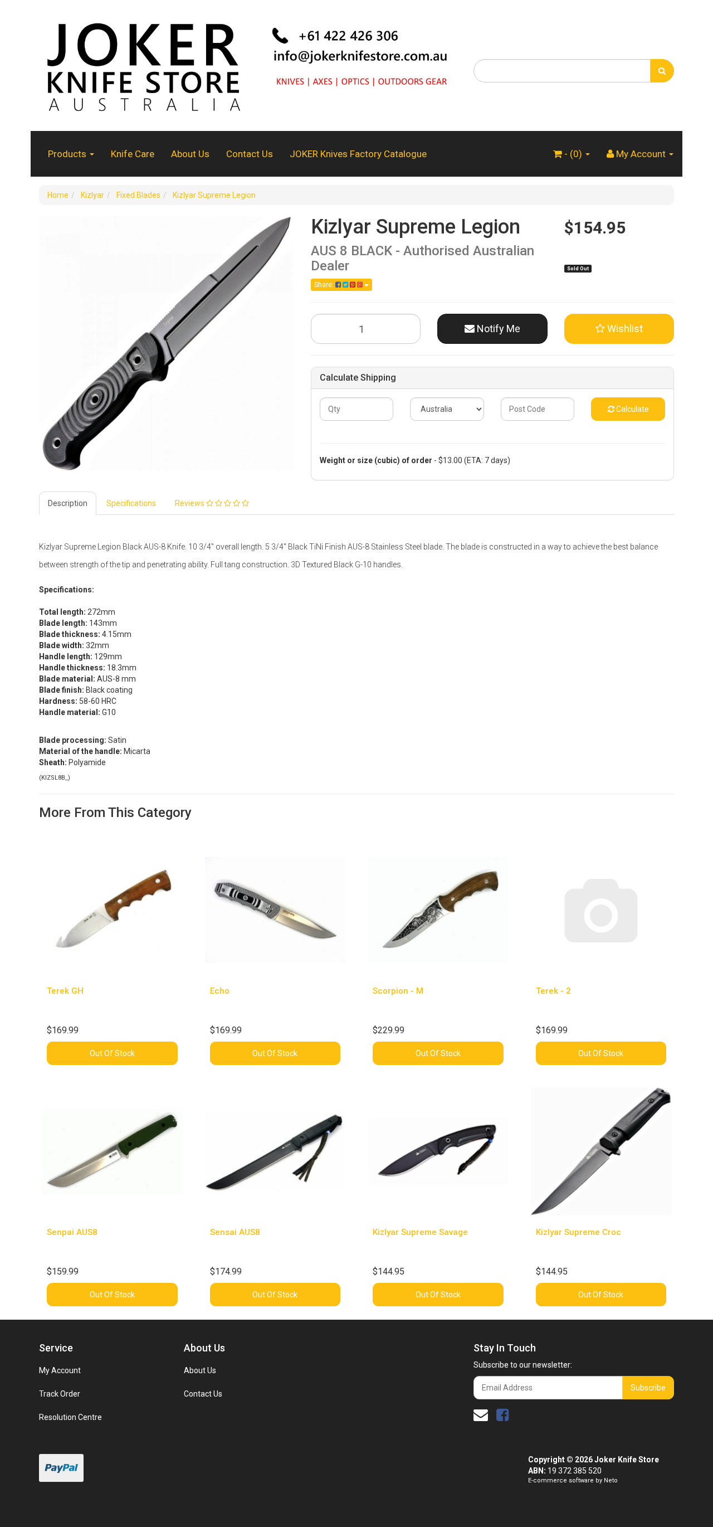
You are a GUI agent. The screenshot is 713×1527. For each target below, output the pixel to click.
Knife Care (132, 153)
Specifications (131, 503)
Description (67, 503)
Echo (219, 991)
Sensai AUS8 (235, 1232)
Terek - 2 (553, 991)
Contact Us (249, 153)
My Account (60, 1370)
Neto (611, 1480)
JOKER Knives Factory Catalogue (358, 153)
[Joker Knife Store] (248, 64)
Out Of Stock (112, 1053)
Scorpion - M (398, 991)
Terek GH (65, 991)
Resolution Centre (70, 1417)
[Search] (662, 70)
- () (573, 153)
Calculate (631, 409)
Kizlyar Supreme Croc (578, 1232)
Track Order (59, 1393)
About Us (190, 153)
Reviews (190, 503)
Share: (324, 285)
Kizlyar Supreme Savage (420, 1232)
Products (68, 153)
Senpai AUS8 (72, 1232)
